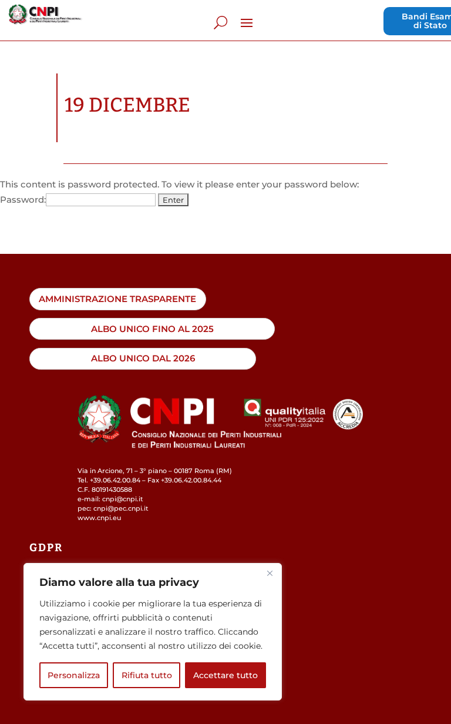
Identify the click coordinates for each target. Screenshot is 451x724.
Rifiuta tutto (147, 675)
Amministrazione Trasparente (117, 298)
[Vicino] (269, 573)
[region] (152, 631)
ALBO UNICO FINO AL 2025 (152, 328)
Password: (23, 199)
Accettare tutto (225, 675)
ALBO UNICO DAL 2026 (143, 358)
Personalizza (74, 675)
